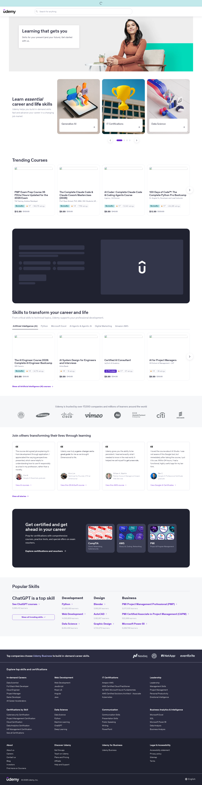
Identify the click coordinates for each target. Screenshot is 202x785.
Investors (11, 764)
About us (10, 750)
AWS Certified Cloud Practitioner (116, 686)
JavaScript (58, 686)
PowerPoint (107, 729)
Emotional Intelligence (159, 697)
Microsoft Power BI (158, 722)
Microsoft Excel (156, 714)
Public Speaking (109, 722)
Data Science (60, 714)
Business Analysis (157, 729)
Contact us (11, 757)
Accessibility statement (160, 750)
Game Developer (14, 697)
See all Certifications (15, 733)
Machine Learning (62, 722)
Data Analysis (155, 725)
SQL (152, 718)
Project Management (159, 690)
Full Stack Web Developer (18, 686)
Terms (152, 761)
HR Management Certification (19, 729)
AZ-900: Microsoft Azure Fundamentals (119, 690)
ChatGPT (58, 725)
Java (56, 697)
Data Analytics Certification (18, 725)
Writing (105, 725)
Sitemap (153, 757)
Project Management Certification (21, 718)
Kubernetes (107, 697)
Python (57, 718)
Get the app (59, 750)
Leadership (155, 682)
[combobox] (84, 11)
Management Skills (158, 686)
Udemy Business (42, 655)
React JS (58, 690)
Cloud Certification (14, 722)
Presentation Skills (110, 718)
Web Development (62, 682)
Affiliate (57, 761)
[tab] (25, 326)
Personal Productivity (159, 693)
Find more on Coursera (16, 768)
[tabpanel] (101, 362)
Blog (9, 761)
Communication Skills (111, 714)
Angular (57, 693)
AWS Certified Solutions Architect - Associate (121, 693)
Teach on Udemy (61, 753)
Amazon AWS (108, 682)
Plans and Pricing (61, 757)
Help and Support (61, 764)
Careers (10, 753)
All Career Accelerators (16, 701)
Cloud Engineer (13, 690)
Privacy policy (155, 753)
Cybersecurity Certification (18, 714)
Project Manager (14, 693)
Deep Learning (60, 729)
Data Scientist (13, 682)
